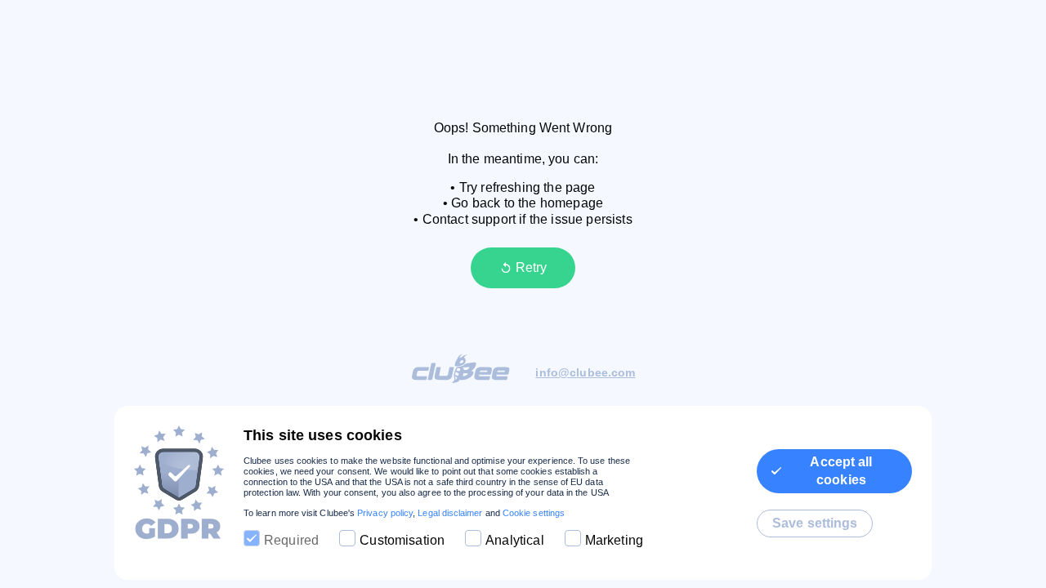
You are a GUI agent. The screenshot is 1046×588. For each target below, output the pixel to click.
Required (291, 540)
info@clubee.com (585, 372)
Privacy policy (385, 513)
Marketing (614, 540)
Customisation (402, 540)
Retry (531, 267)
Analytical (514, 540)
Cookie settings (534, 513)
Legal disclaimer (450, 513)
